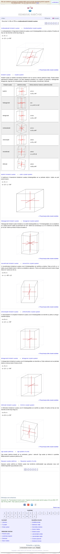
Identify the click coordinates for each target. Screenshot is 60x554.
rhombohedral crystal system (33, 28)
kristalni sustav (6, 75)
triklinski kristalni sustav (8, 405)
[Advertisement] (30, 483)
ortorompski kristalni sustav (9, 312)
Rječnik (47, 18)
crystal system (19, 75)
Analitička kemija (36, 522)
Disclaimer (46, 550)
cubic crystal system (26, 174)
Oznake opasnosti (36, 538)
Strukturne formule (36, 541)
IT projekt (4, 524)
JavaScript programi (7, 536)
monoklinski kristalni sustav (10, 263)
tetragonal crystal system (30, 358)
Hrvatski (56, 18)
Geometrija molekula (37, 527)
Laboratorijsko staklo (37, 536)
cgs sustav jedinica (7, 451)
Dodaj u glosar (5, 527)
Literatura (4, 522)
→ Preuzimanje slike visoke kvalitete (48, 70)
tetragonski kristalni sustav (9, 358)
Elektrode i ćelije (36, 524)
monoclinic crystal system (31, 263)
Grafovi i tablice (36, 529)
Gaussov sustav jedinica (8, 461)
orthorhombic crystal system (31, 312)
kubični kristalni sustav (8, 174)
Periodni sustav (6, 533)
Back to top (56, 507)
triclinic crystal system (27, 405)
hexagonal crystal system (31, 221)
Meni (3, 18)
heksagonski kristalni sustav (10, 221)
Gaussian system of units (28, 461)
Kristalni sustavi (36, 531)
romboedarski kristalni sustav (10, 28)
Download (4, 538)
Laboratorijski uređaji (37, 534)
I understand (55, 2)
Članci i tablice (5, 540)
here (37, 3)
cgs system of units (23, 451)
